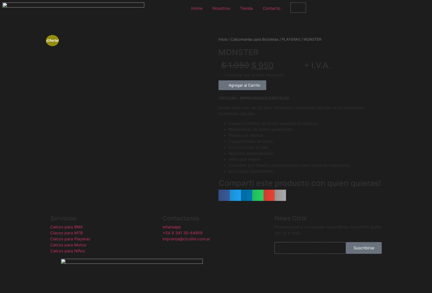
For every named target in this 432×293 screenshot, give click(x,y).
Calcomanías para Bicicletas (254, 39)
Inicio (223, 39)
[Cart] (298, 7)
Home (196, 8)
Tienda (246, 8)
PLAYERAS (291, 39)
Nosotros (221, 8)
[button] (242, 85)
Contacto (271, 8)
